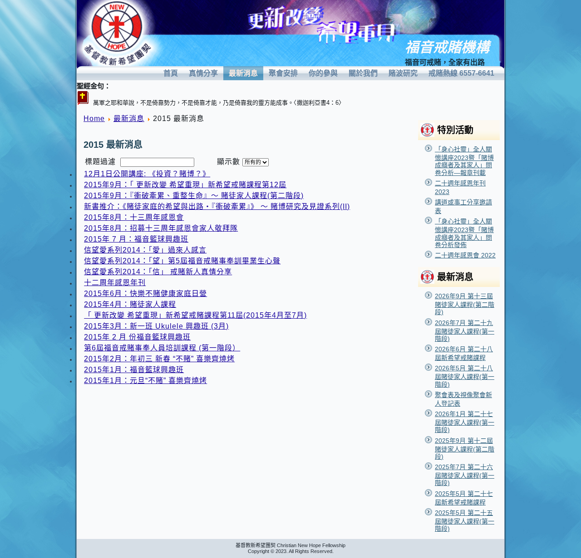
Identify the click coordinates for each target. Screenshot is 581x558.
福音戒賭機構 (447, 47)
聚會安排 (283, 73)
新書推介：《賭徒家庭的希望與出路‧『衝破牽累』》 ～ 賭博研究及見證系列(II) (217, 206)
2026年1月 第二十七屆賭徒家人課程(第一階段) (464, 421)
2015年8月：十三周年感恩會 (134, 217)
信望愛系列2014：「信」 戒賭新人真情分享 (158, 272)
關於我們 (363, 73)
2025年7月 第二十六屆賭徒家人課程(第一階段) (464, 474)
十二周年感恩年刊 (115, 282)
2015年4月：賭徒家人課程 (130, 304)
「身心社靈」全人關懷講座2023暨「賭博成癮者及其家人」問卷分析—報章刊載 (464, 161)
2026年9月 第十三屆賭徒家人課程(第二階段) (464, 303)
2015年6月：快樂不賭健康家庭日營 (145, 293)
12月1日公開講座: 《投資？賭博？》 (147, 174)
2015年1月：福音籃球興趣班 (134, 370)
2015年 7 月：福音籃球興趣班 (136, 239)
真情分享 (203, 73)
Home (94, 118)
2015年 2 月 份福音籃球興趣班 (137, 337)
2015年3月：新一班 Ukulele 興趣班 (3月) (156, 326)
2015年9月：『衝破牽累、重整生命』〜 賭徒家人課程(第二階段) (194, 195)
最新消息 (243, 73)
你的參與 (323, 73)
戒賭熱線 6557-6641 (461, 73)
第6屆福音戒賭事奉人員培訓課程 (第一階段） (162, 348)
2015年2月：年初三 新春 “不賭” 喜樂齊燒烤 (159, 359)
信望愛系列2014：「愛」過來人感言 (145, 250)
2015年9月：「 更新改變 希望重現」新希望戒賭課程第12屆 (185, 185)
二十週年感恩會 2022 (465, 255)
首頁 (170, 73)
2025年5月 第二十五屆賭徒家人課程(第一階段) (464, 520)
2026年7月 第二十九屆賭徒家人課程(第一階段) (464, 330)
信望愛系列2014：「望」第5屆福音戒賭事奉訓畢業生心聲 (182, 261)
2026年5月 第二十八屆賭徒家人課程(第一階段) (464, 376)
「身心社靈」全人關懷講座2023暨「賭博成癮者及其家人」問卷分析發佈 (464, 233)
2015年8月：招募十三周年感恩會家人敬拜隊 (161, 228)
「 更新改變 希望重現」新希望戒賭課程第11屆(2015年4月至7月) (195, 315)
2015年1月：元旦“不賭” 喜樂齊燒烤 (145, 380)
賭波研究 (403, 73)
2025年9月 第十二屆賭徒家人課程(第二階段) (464, 448)
